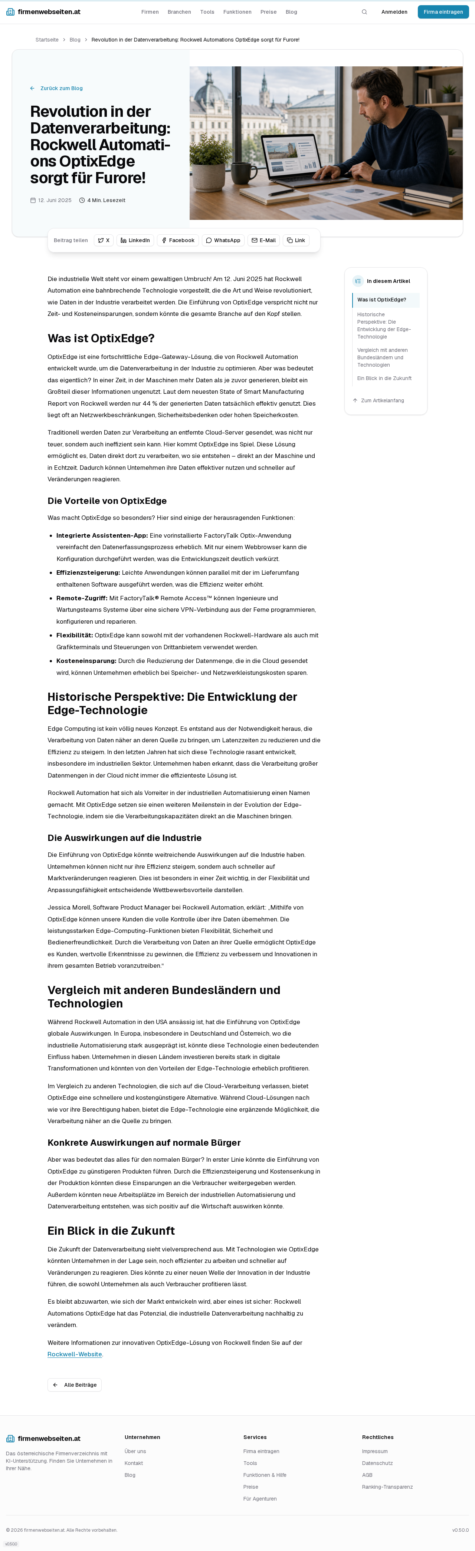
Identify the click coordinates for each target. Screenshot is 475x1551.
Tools (207, 12)
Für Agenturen (260, 1498)
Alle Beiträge (80, 1385)
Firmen (150, 12)
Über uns (135, 1451)
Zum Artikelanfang (382, 400)
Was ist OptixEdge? (381, 299)
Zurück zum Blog (61, 88)
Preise (269, 12)
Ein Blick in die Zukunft (384, 378)
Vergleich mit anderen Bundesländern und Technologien (382, 357)
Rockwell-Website (75, 1354)
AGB (367, 1475)
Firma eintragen (443, 12)
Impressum (375, 1451)
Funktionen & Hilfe (264, 1475)
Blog (291, 12)
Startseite (47, 39)
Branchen (179, 12)
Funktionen (237, 12)
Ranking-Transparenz (387, 1487)
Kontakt (134, 1463)
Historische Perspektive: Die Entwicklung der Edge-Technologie (384, 325)
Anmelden (394, 12)
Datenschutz (377, 1463)
